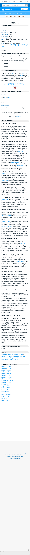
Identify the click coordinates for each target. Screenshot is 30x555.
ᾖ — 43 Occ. (5, 384)
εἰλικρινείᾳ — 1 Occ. (7, 379)
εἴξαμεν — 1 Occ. (6, 368)
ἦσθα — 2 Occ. (5, 396)
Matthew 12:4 (6, 173)
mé (9, 97)
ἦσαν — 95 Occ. (6, 395)
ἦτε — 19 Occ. (5, 398)
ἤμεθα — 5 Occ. (6, 389)
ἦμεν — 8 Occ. (5, 387)
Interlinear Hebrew (17, 354)
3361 (23, 73)
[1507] (2, 251)
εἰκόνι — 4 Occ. (5, 375)
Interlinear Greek (6, 354)
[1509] (28, 251)
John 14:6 (20, 151)
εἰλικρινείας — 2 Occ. (7, 380)
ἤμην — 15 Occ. (6, 386)
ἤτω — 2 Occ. (5, 400)
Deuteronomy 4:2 (20, 261)
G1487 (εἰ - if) (15, 45)
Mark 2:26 (5, 180)
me (10, 59)
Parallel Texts (14, 359)
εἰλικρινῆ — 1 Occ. (6, 382)
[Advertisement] (15, 431)
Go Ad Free (3, 551)
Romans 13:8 (6, 221)
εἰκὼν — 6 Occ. (5, 372)
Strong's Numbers (6, 356)
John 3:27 (23, 243)
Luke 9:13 (5, 199)
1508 (21, 75)
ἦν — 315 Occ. (5, 391)
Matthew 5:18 (20, 164)
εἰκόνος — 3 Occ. (6, 377)
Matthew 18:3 (15, 162)
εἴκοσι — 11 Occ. (6, 366)
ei (5, 59)
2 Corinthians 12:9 (21, 166)
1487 (13, 73)
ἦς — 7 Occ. (5, 393)
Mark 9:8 (4, 189)
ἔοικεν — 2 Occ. (6, 370)
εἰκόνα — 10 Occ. (6, 373)
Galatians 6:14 (6, 216)
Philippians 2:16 (7, 226)
